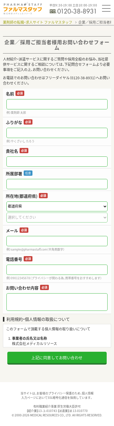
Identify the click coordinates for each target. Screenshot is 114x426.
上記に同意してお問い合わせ (57, 357)
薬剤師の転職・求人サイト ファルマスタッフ (37, 22)
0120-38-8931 (82, 77)
